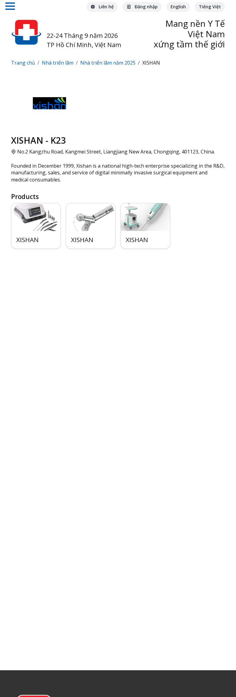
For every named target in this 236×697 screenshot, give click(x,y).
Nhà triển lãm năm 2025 (108, 62)
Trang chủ (23, 62)
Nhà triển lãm (57, 62)
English (178, 7)
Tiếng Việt (210, 7)
